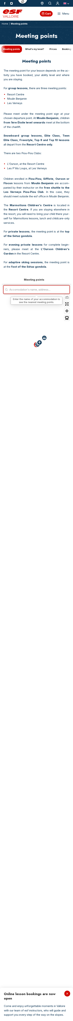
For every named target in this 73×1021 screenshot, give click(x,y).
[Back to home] (57, 3)
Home (5, 23)
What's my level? (34, 49)
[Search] (50, 3)
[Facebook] (5, 3)
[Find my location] (66, 310)
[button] (44, 338)
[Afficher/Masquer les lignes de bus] (66, 318)
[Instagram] (11, 3)
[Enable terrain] (66, 297)
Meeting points (11, 49)
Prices (53, 49)
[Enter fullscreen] (66, 304)
